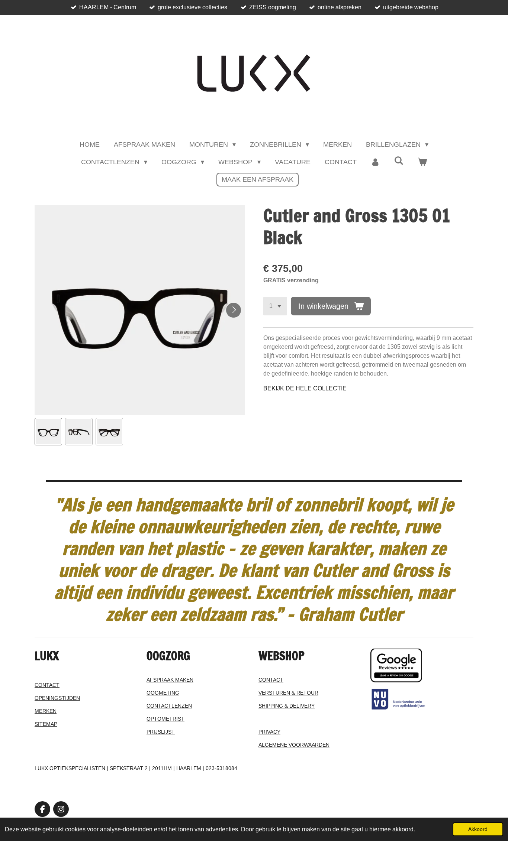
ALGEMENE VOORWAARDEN (293, 745)
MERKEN (46, 711)
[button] (48, 431)
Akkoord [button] (478, 829)
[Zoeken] (399, 161)
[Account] (375, 162)
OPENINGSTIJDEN (57, 698)
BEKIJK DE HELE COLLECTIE (305, 388)
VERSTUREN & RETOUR (288, 693)
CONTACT (47, 685)
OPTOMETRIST (165, 719)
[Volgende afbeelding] (233, 310)
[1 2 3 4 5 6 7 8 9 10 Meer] (275, 306)
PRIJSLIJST (161, 732)
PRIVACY (269, 732)
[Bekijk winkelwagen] (422, 162)
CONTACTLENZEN (169, 706)
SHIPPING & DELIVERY (286, 706)
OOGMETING (163, 693)
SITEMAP (46, 724)
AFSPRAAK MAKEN (170, 680)
